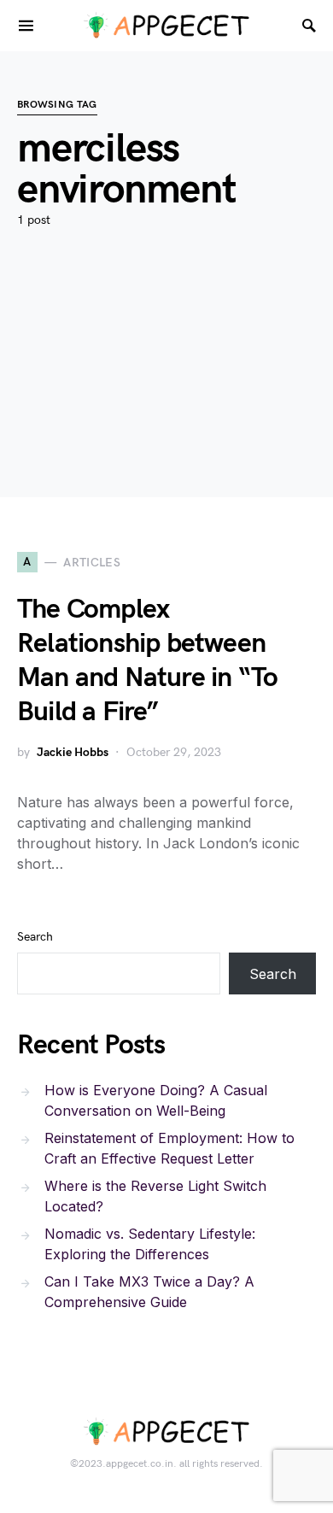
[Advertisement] (166, 388)
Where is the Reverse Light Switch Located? (155, 1196)
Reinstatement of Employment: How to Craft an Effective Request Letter (169, 1148)
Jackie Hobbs (72, 752)
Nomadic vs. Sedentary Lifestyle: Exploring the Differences (149, 1244)
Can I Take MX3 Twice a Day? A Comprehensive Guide (149, 1292)
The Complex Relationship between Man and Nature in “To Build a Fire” (147, 661)
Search (35, 936)
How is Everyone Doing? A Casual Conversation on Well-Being (155, 1100)
